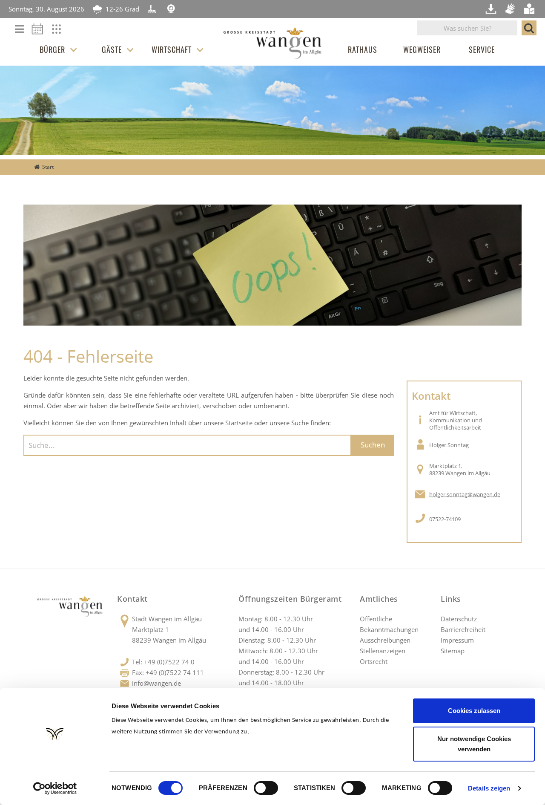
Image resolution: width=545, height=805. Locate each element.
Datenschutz (459, 619)
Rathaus (362, 49)
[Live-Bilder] (171, 9)
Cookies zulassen (474, 710)
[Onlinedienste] (61, 31)
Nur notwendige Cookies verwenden (474, 744)
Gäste (112, 49)
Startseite (238, 422)
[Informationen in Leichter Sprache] (530, 9)
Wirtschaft (172, 49)
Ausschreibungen (385, 640)
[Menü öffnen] (19, 29)
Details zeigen (489, 788)
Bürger (52, 49)
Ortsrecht (373, 661)
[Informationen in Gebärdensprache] (511, 9)
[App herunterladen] (491, 9)
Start (48, 166)
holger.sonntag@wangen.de (464, 494)
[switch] (266, 788)
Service (482, 49)
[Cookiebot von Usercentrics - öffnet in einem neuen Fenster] (55, 788)
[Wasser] (152, 9)
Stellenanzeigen (382, 650)
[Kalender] (40, 31)
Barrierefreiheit (463, 629)
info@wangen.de (156, 683)
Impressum (457, 640)
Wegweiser (422, 49)
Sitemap (453, 650)
